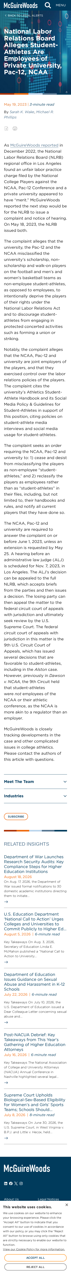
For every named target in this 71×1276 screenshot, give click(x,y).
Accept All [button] (35, 1257)
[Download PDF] (6, 128)
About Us (11, 1199)
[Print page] (15, 128)
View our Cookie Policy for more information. (34, 1249)
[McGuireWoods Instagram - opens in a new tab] (21, 1183)
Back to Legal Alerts (25, 15)
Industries (13, 796)
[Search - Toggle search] (47, 5)
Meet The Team (19, 781)
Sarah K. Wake (22, 112)
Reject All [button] (35, 1267)
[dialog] (35, 1238)
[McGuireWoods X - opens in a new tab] (16, 1183)
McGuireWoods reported (34, 145)
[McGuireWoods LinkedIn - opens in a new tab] (5, 1183)
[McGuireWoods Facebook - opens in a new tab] (11, 1183)
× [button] (66, 1205)
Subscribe (16, 816)
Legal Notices (48, 1199)
